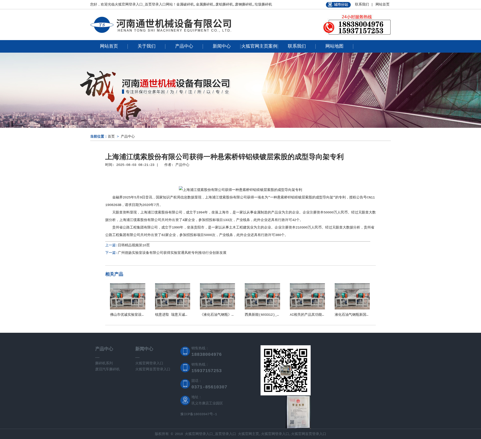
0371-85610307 (209, 387)
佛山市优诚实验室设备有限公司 (134, 315)
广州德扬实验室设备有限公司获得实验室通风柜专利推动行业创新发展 (172, 253)
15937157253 (206, 370)
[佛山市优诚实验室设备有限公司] (127, 308)
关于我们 (147, 46)
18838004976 (206, 354)
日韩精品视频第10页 (134, 245)
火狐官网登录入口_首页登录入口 (140, 5)
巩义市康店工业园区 (207, 403)
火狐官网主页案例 (259, 46)
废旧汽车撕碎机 (107, 369)
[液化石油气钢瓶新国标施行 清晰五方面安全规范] (352, 308)
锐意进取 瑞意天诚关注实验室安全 (182, 315)
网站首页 (383, 5)
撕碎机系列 (104, 363)
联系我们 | (364, 5)
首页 (111, 137)
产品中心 (184, 46)
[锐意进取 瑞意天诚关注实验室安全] (172, 308)
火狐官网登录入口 (149, 363)
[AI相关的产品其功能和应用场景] (307, 308)
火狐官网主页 (248, 434)
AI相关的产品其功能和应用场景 (314, 315)
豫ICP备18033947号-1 (198, 414)
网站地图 (334, 46)
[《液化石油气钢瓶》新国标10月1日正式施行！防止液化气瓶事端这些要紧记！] (217, 308)
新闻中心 (222, 46)
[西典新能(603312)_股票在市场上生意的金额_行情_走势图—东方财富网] (262, 308)
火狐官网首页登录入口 (152, 369)
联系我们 (297, 46)
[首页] (160, 34)
